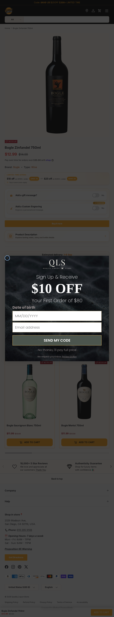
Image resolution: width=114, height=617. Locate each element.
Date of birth (23, 307)
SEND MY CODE (57, 340)
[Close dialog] (7, 258)
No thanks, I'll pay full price (57, 350)
